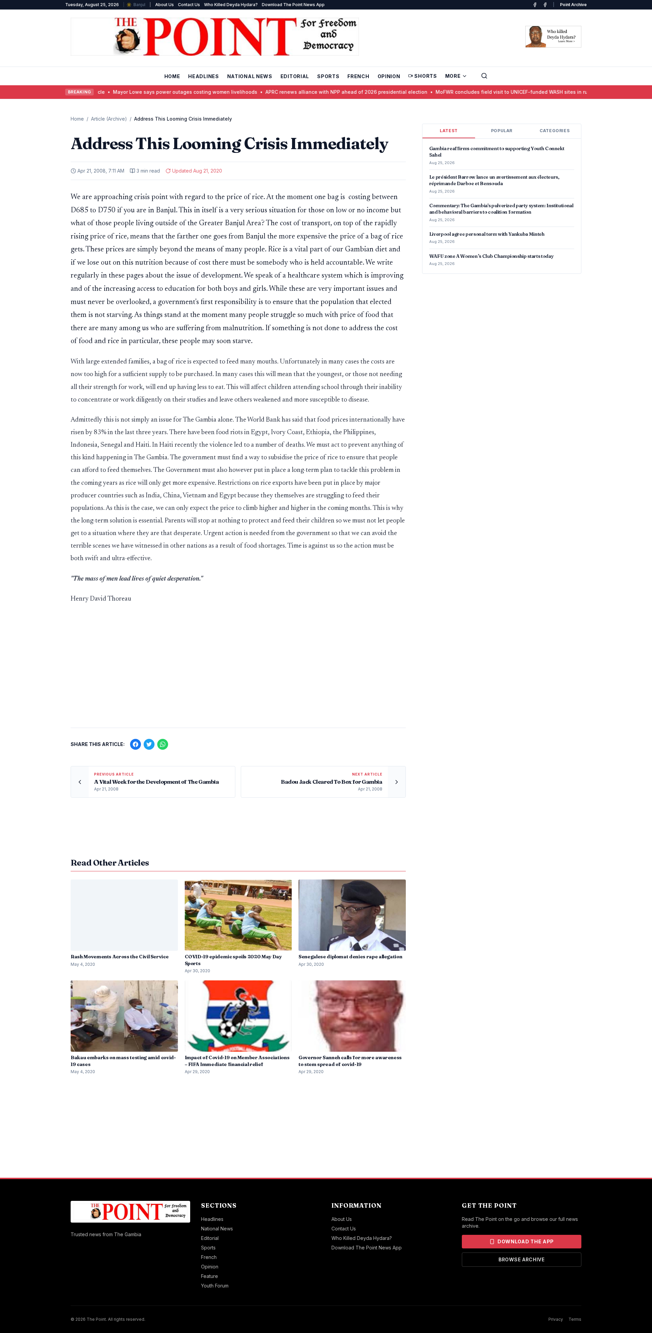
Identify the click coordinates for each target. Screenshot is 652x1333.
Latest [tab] (449, 130)
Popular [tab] (501, 130)
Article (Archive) (109, 119)
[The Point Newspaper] (545, 4)
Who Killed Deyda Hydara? (231, 4)
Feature (209, 1276)
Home (172, 76)
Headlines (203, 76)
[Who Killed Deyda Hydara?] (553, 37)
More (453, 76)
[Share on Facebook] (135, 744)
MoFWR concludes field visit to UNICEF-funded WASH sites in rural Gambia (485, 92)
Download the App (525, 1241)
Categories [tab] (554, 130)
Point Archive (573, 4)
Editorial (294, 76)
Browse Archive (522, 1259)
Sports (328, 76)
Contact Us (189, 4)
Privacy (555, 1319)
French (358, 76)
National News (249, 76)
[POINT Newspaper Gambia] (534, 4)
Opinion (389, 76)
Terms (574, 1319)
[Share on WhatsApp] (162, 744)
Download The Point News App (293, 4)
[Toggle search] (484, 76)
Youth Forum (215, 1285)
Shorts (425, 76)
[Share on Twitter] (149, 744)
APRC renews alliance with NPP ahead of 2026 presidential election (307, 92)
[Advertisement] (238, 669)
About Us (164, 4)
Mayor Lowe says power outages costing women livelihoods (145, 92)
